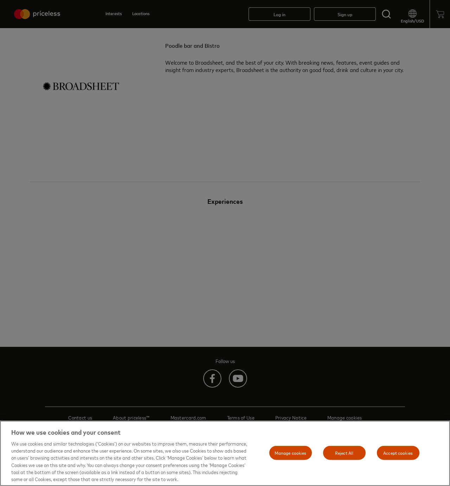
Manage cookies (291, 452)
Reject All (344, 452)
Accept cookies (398, 452)
